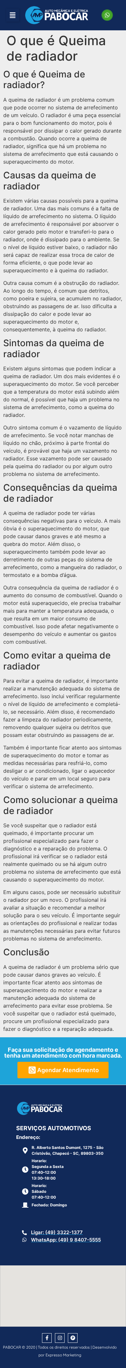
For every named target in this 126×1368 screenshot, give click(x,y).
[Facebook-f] (47, 1338)
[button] (12, 15)
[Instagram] (60, 1338)
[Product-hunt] (73, 1338)
